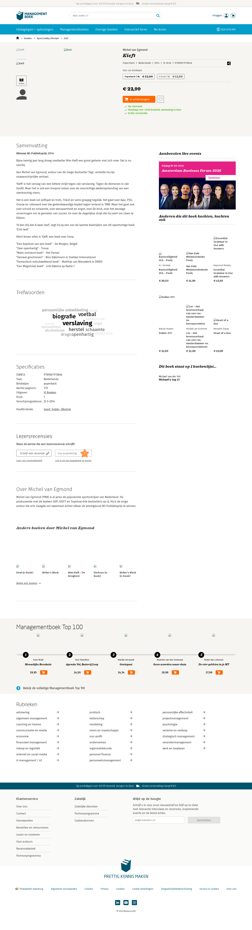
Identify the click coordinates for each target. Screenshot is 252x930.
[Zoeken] (158, 15)
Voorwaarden (24, 820)
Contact (21, 813)
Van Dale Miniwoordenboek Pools (197, 270)
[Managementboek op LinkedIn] (117, 902)
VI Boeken (50, 392)
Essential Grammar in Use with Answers (223, 273)
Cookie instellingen (142, 888)
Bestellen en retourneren (32, 827)
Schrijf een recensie (32, 453)
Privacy (105, 888)
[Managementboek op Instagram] (134, 902)
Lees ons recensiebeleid (29, 460)
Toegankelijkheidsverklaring (176, 888)
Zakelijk (80, 799)
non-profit (95, 736)
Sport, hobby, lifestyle (48, 38)
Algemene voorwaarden (64, 888)
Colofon (89, 888)
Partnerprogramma (28, 855)
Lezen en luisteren (28, 834)
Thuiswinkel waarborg (31, 888)
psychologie (170, 724)
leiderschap (96, 718)
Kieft (66, 38)
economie (22, 736)
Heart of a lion (222, 333)
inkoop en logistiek (28, 748)
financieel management (31, 742)
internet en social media (31, 754)
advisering (22, 712)
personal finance (100, 754)
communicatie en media (31, 730)
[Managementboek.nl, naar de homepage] (31, 19)
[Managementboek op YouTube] (126, 902)
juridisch (94, 712)
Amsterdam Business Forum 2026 (191, 171)
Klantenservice (27, 799)
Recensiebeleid (25, 848)
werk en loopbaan (174, 748)
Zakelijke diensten (86, 806)
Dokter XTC (165, 333)
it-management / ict (29, 760)
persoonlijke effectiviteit (178, 712)
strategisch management (179, 736)
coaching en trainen (28, 724)
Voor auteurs (24, 841)
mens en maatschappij (103, 730)
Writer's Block (50, 572)
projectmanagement (175, 718)
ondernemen (97, 742)
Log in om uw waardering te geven (73, 460)
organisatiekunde (100, 748)
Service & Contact (209, 888)
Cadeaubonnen (84, 820)
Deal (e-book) (24, 572)
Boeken (28, 38)
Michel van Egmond (135, 49)
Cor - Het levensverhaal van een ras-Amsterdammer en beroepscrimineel (197, 340)
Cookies (120, 888)
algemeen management (31, 718)
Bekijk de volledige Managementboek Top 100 (54, 688)
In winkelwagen (140, 99)
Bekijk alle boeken (26, 583)
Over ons (21, 806)
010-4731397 (228, 29)
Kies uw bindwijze (132, 70)
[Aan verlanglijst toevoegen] (160, 99)
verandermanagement (177, 742)
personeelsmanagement (105, 760)
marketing (96, 724)
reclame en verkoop (175, 730)
